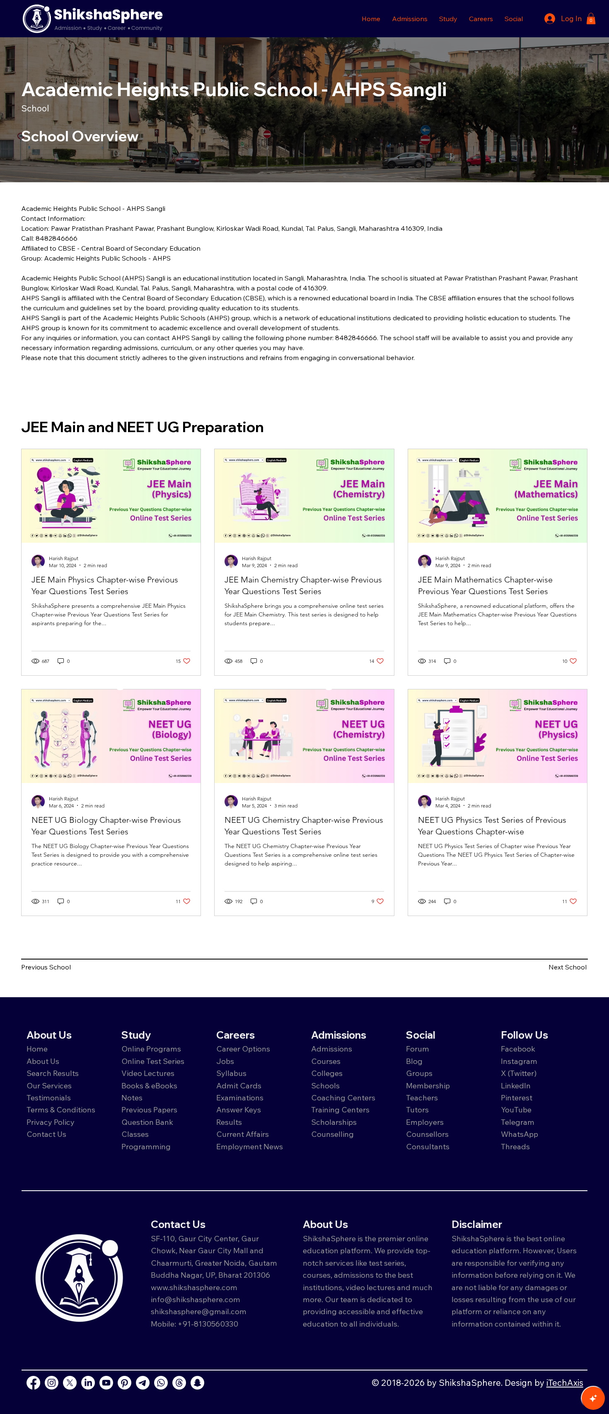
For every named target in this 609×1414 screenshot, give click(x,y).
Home (37, 1049)
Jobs (225, 1061)
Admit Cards (238, 1085)
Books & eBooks (149, 1085)
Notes (132, 1097)
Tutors (417, 1109)
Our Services (49, 1085)
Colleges (327, 1073)
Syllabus (231, 1073)
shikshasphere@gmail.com (199, 1311)
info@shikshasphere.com (195, 1299)
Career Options (243, 1049)
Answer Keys (238, 1109)
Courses (326, 1061)
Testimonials (49, 1097)
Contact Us (46, 1134)
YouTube (516, 1109)
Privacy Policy (51, 1122)
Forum (417, 1049)
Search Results (53, 1073)
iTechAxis (564, 1382)
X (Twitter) (519, 1073)
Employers (425, 1122)
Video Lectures (147, 1073)
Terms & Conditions (61, 1109)
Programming (146, 1146)
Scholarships (334, 1122)
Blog (414, 1061)
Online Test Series (152, 1061)
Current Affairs (242, 1134)
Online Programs (151, 1049)
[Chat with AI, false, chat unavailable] (593, 1398)
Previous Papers (149, 1109)
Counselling (332, 1134)
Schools (325, 1085)
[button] (410, 18)
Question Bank (147, 1122)
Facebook (518, 1049)
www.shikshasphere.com (194, 1287)
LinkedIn (516, 1085)
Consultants (428, 1146)
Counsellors (427, 1134)
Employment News (249, 1146)
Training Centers (340, 1109)
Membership (428, 1085)
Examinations (239, 1097)
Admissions (332, 1049)
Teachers (422, 1097)
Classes (135, 1134)
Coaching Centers (343, 1097)
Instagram (519, 1061)
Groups (419, 1073)
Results (229, 1122)
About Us (43, 1061)
